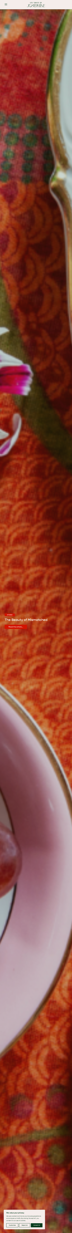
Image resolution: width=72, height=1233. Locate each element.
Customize (12, 1225)
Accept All (36, 1225)
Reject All (25, 1225)
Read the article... (16, 627)
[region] (24, 1219)
